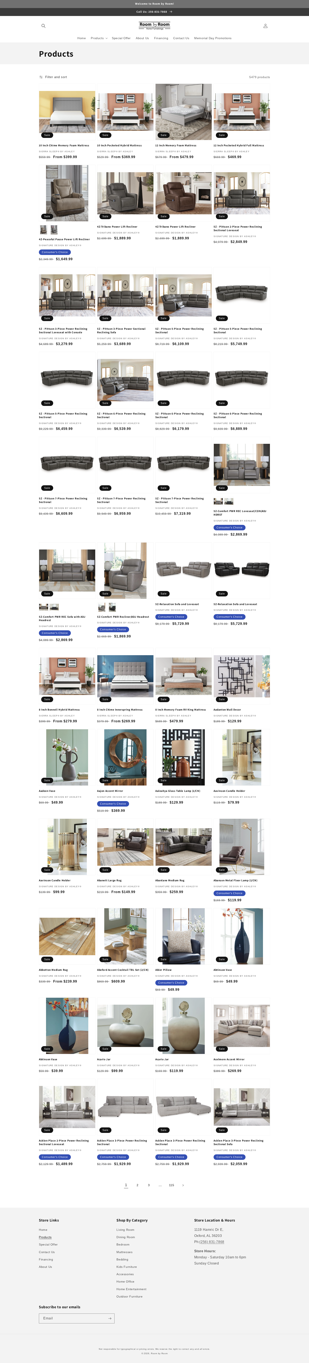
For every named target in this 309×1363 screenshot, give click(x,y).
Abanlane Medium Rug (169, 880)
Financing (46, 1259)
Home (43, 1229)
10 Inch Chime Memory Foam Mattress (64, 145)
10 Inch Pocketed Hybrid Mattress (119, 145)
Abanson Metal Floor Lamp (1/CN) (236, 880)
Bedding (122, 1259)
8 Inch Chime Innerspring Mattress (120, 709)
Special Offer (48, 1244)
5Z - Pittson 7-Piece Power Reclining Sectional (63, 500)
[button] (43, 26)
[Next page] (183, 1185)
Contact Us (47, 1252)
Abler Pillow (163, 970)
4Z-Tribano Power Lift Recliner (117, 226)
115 (171, 1185)
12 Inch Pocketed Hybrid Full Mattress (239, 145)
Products (45, 1237)
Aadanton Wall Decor (227, 709)
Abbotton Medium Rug (53, 970)
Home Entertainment (131, 1289)
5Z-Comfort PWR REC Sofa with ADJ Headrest (62, 618)
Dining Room (125, 1237)
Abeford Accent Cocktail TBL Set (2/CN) (123, 970)
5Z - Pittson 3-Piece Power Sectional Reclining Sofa (121, 330)
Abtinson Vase (223, 970)
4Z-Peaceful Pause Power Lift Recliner (64, 239)
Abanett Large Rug (109, 880)
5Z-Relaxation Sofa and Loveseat (177, 604)
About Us (45, 1266)
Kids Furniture (126, 1266)
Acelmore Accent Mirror (229, 1059)
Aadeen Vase (47, 791)
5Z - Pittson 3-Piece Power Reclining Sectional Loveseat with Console (63, 330)
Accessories (125, 1274)
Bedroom (122, 1244)
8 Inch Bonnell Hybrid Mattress (59, 709)
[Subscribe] (109, 1318)
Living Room (125, 1229)
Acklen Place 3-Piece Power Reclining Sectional (122, 1142)
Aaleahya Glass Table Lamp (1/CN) (177, 791)
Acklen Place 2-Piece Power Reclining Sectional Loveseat (64, 1142)
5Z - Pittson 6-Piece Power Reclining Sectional (121, 415)
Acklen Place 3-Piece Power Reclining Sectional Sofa (239, 1142)
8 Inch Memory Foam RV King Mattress (180, 709)
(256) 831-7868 (211, 1242)
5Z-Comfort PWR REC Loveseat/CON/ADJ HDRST (240, 512)
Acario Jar (104, 1059)
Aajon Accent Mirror (110, 791)
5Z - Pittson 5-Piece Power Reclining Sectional (179, 330)
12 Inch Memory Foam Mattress (176, 145)
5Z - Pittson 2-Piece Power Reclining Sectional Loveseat (238, 228)
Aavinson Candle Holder (229, 791)
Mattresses (124, 1252)
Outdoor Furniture (129, 1296)
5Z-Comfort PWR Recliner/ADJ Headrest (123, 617)
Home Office (125, 1281)
